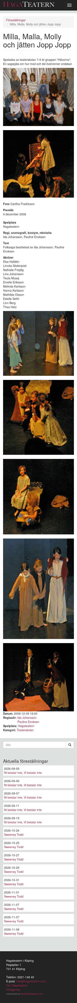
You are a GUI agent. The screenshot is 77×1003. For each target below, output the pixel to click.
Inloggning (13, 989)
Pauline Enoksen (28, 722)
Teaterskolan (25, 730)
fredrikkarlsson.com (32, 993)
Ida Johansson (27, 717)
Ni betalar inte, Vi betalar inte (23, 773)
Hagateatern (26, 726)
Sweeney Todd (13, 834)
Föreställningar (16, 20)
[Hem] (28, 4)
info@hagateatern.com (31, 981)
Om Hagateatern (17, 985)
